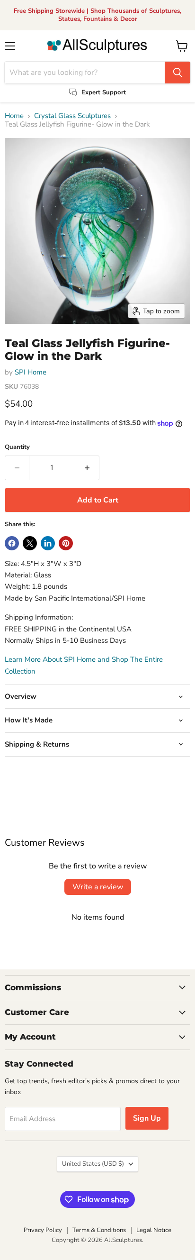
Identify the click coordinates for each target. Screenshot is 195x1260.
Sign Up (147, 1118)
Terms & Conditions (99, 1230)
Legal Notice (153, 1230)
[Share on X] (30, 543)
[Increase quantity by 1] (87, 468)
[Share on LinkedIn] (48, 543)
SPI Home (30, 372)
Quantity (17, 447)
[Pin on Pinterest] (66, 543)
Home (14, 116)
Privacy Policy (43, 1230)
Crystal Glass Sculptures (72, 116)
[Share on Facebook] (12, 543)
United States (93, 1164)
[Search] (177, 72)
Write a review (97, 887)
